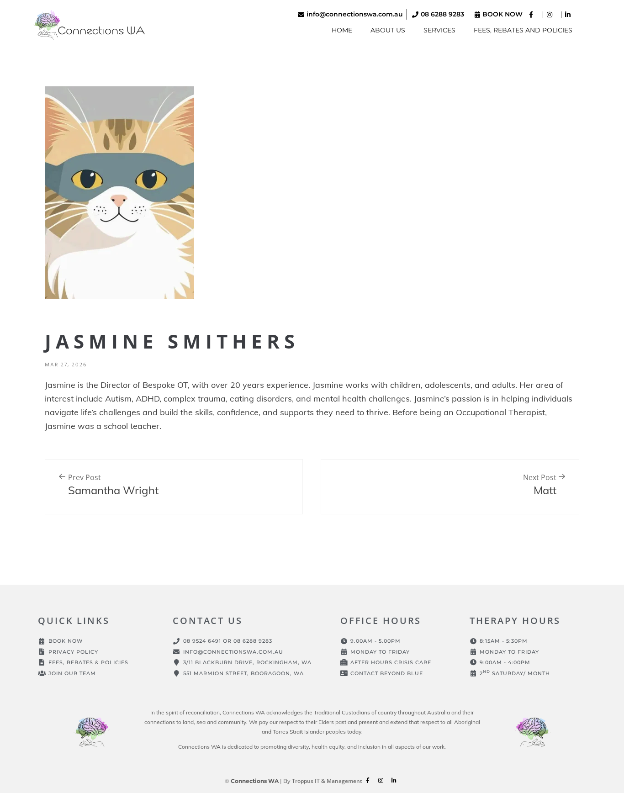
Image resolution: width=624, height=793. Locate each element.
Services (439, 30)
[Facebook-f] (367, 780)
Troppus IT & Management (327, 781)
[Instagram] (380, 780)
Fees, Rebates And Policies (523, 30)
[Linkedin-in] (394, 780)
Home (342, 30)
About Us (387, 30)
